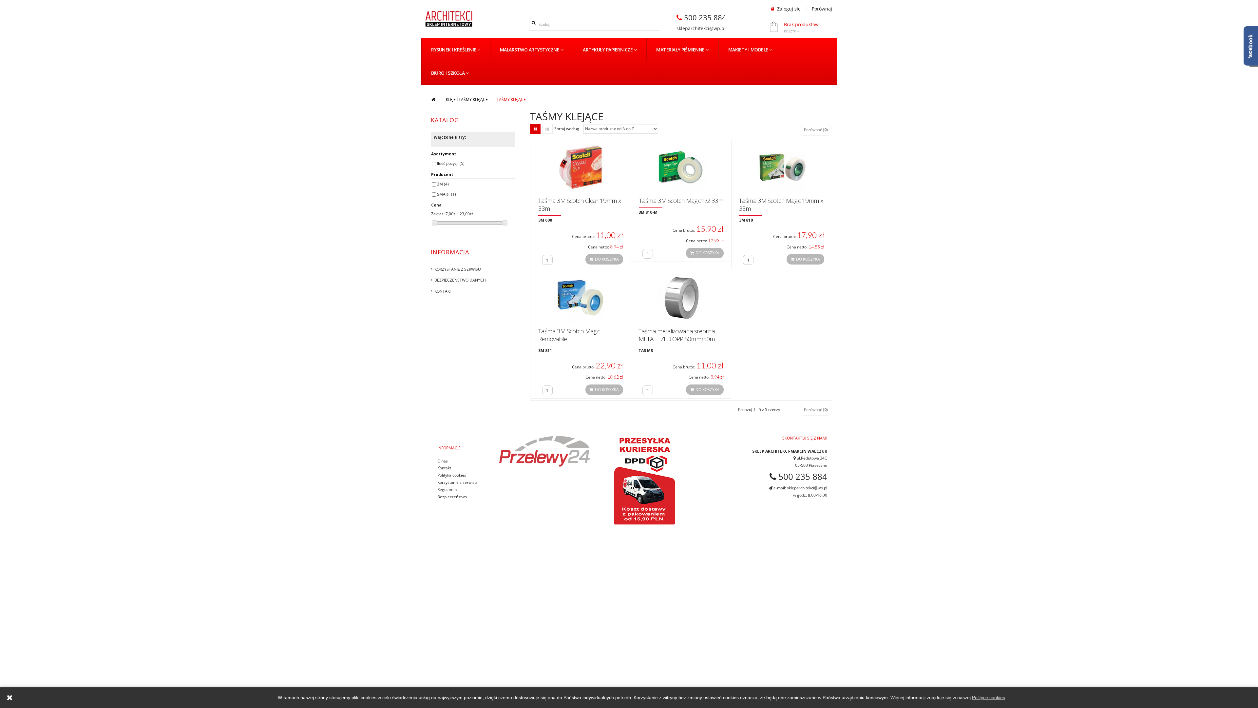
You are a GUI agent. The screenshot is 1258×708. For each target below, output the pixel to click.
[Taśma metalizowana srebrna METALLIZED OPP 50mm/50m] (681, 297)
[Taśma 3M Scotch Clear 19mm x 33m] (580, 166)
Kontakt (443, 291)
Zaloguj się (788, 9)
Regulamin (447, 489)
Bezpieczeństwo (452, 497)
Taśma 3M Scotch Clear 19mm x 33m (579, 205)
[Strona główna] (433, 99)
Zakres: (438, 214)
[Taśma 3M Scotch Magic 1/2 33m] (681, 166)
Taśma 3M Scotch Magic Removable (569, 335)
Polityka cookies (451, 475)
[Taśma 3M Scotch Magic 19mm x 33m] (781, 166)
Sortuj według (566, 128)
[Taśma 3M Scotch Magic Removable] (580, 297)
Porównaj (822, 9)
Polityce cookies (988, 697)
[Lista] (547, 129)
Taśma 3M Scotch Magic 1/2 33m (681, 201)
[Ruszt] (535, 129)
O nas (442, 461)
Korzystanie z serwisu (457, 269)
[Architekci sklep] (449, 18)
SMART (446, 194)
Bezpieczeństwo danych (460, 280)
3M (443, 184)
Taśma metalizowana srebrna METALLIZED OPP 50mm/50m (677, 335)
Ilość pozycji (451, 163)
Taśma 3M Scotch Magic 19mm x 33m (781, 205)
